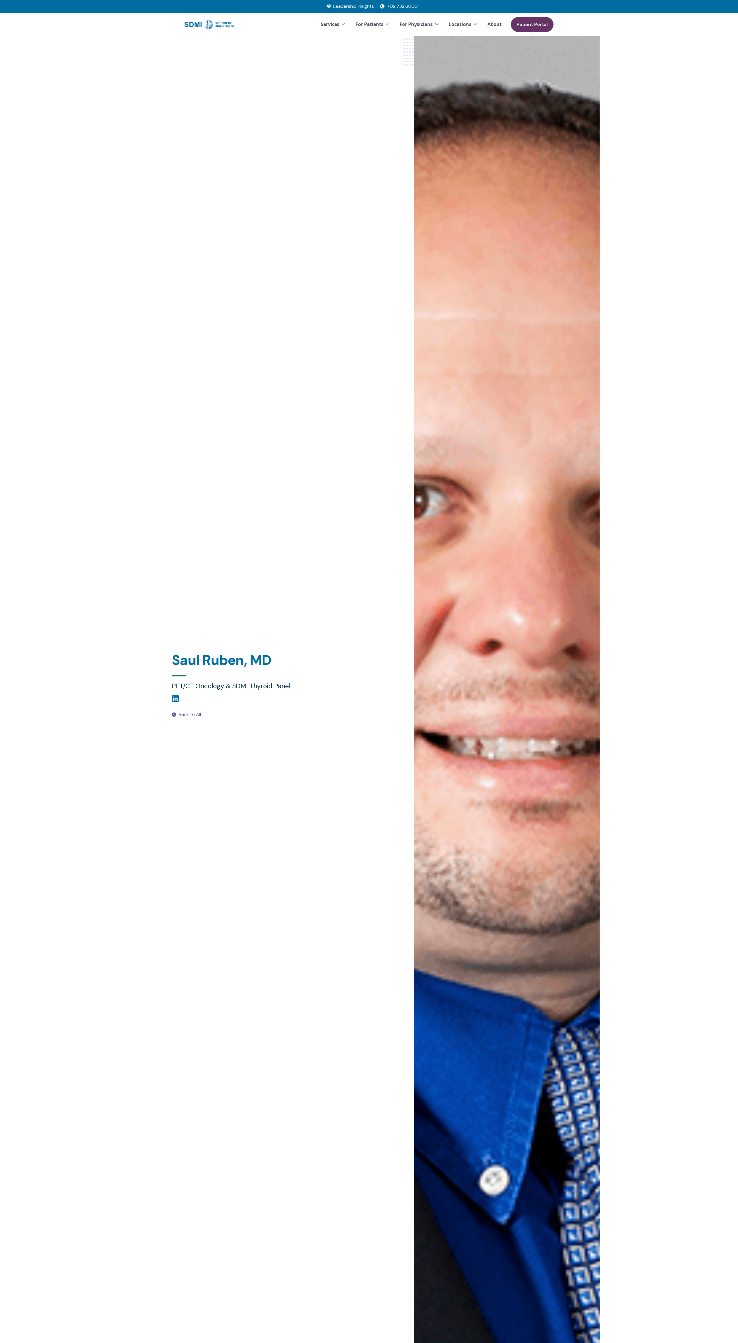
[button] (333, 24)
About (494, 24)
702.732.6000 (402, 6)
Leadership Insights (353, 6)
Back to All (190, 714)
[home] (209, 24)
